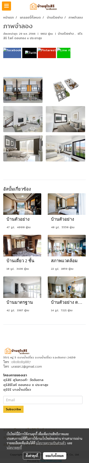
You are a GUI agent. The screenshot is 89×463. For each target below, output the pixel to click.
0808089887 (21, 362)
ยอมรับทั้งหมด (55, 456)
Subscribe (13, 409)
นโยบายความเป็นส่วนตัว (51, 443)
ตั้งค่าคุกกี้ (32, 456)
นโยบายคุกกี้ (14, 447)
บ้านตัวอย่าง (66, 33)
